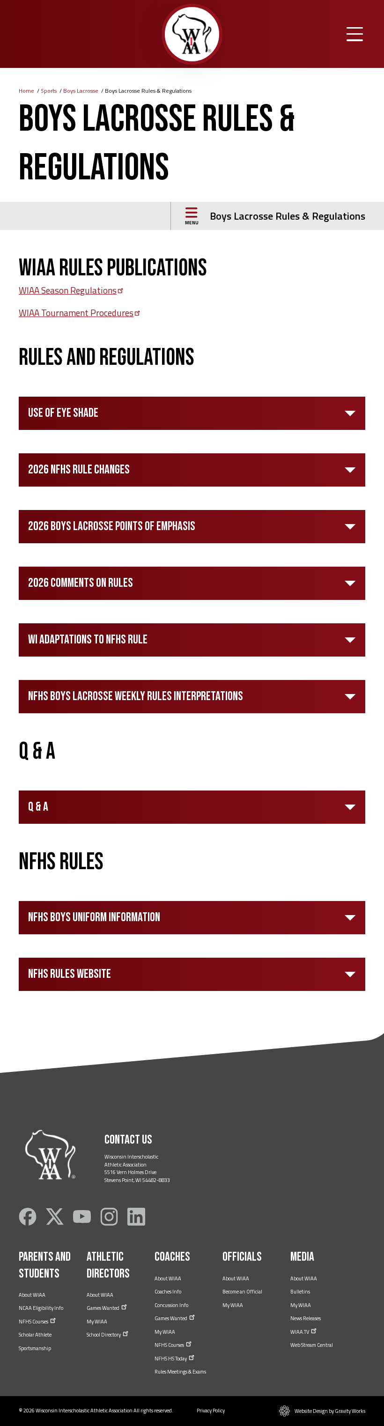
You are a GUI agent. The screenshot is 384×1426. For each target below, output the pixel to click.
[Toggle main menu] (354, 34)
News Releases (305, 1318)
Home (26, 90)
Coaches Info (168, 1291)
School (104, 1334)
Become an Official (242, 1291)
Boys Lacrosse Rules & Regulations (287, 216)
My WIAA (97, 1321)
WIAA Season (68, 290)
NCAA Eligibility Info (41, 1308)
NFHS (34, 1321)
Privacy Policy (211, 1410)
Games (103, 1308)
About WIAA (32, 1295)
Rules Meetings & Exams (180, 1371)
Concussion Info (171, 1305)
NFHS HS (171, 1358)
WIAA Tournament (76, 312)
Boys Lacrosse (80, 90)
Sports (49, 90)
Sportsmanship (35, 1348)
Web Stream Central (311, 1345)
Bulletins (300, 1291)
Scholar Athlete (35, 1334)
